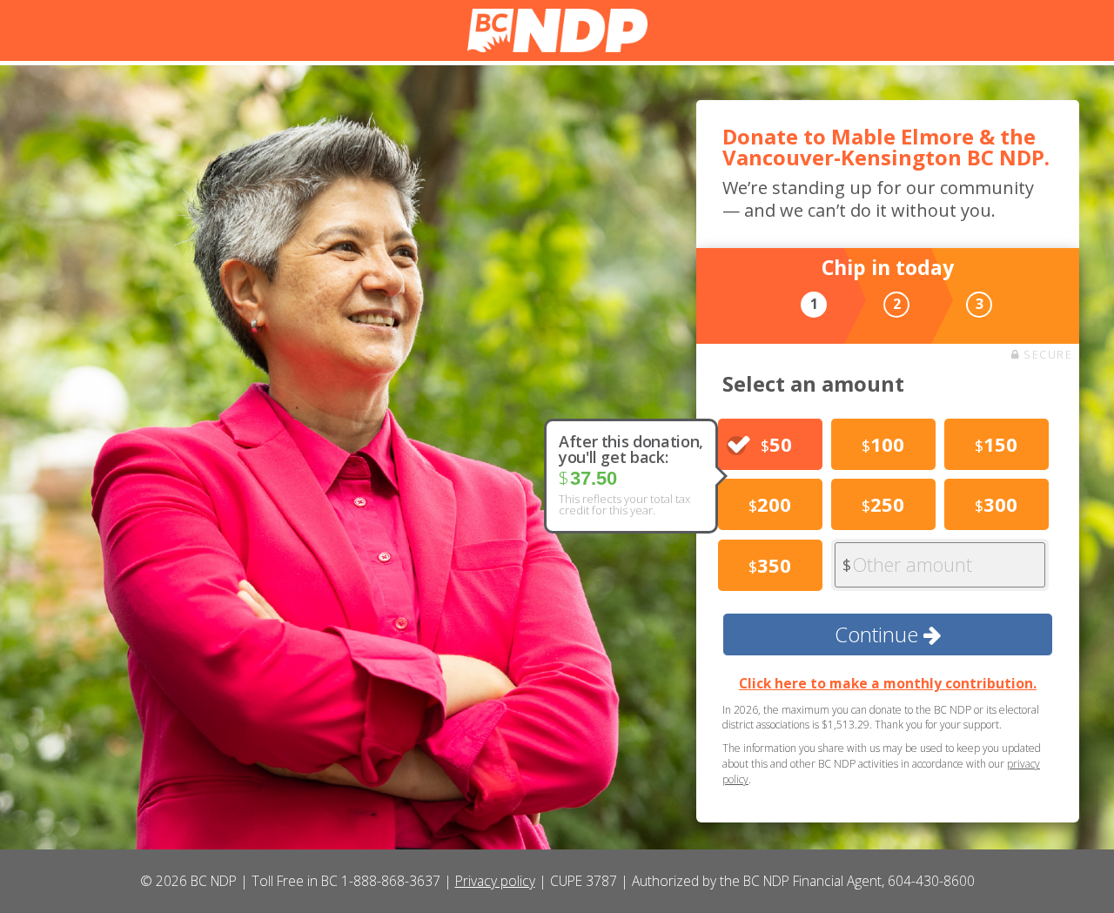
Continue (879, 634)
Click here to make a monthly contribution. (888, 683)
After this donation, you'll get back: (631, 449)
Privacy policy (495, 880)
